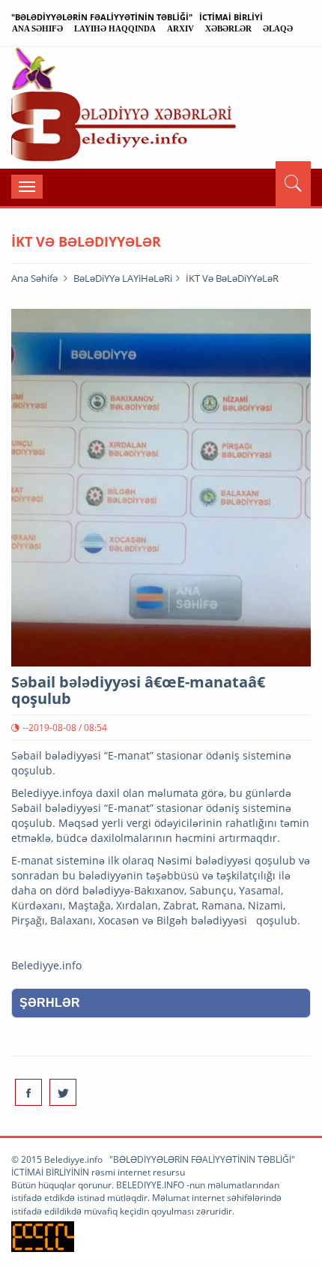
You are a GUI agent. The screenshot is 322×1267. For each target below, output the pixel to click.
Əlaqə (278, 28)
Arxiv (180, 28)
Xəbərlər (228, 28)
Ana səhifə (37, 28)
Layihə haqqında (115, 28)
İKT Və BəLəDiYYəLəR (232, 278)
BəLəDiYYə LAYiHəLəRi (122, 278)
